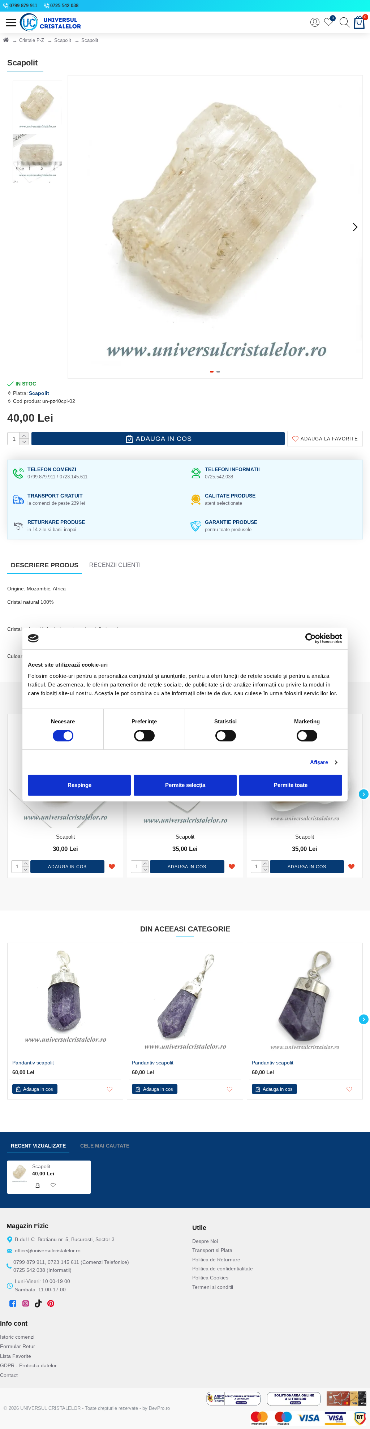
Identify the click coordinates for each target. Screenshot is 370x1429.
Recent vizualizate (38, 1146)
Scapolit (62, 40)
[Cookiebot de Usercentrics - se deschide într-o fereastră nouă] (310, 638)
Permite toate (290, 785)
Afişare (319, 762)
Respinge (79, 785)
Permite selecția (185, 785)
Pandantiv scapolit (33, 1063)
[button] (75, 227)
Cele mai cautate (104, 1146)
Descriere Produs (44, 565)
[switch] (144, 735)
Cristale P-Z (31, 40)
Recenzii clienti (115, 565)
